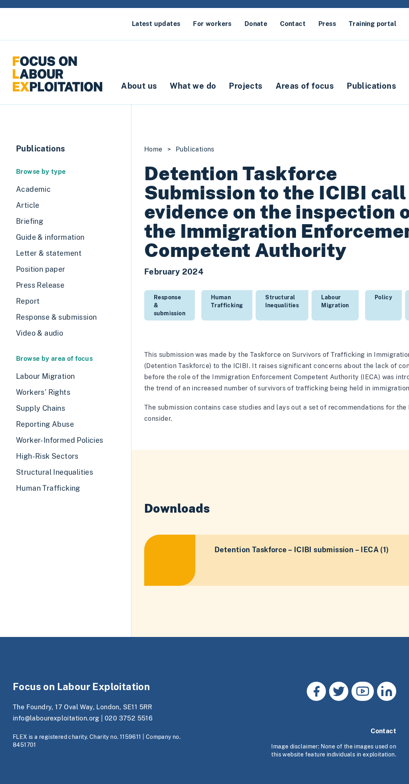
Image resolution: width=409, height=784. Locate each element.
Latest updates (156, 24)
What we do (193, 86)
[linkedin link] (386, 691)
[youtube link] (362, 691)
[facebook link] (316, 691)
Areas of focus (305, 86)
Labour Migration (335, 301)
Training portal (372, 24)
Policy (383, 297)
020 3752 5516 (129, 718)
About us (139, 86)
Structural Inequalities (282, 301)
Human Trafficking (227, 301)
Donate (255, 24)
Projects (245, 86)
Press (327, 24)
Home (153, 149)
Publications (371, 86)
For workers (212, 24)
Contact (293, 24)
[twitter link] (338, 691)
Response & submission (169, 305)
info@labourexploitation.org (56, 718)
